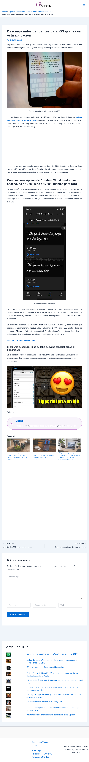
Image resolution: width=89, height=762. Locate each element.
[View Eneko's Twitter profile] (11, 423)
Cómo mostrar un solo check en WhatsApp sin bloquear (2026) (52, 654)
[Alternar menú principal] (84, 4)
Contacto (35, 745)
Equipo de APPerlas (40, 742)
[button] (44, 387)
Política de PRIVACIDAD (42, 754)
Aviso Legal (36, 751)
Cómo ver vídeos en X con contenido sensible (45, 667)
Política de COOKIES (40, 757)
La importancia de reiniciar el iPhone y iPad (44, 702)
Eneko (19, 420)
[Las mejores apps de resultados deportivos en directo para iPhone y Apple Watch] (18, 445)
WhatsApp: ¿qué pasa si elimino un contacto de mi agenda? (51, 715)
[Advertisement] (44, 147)
